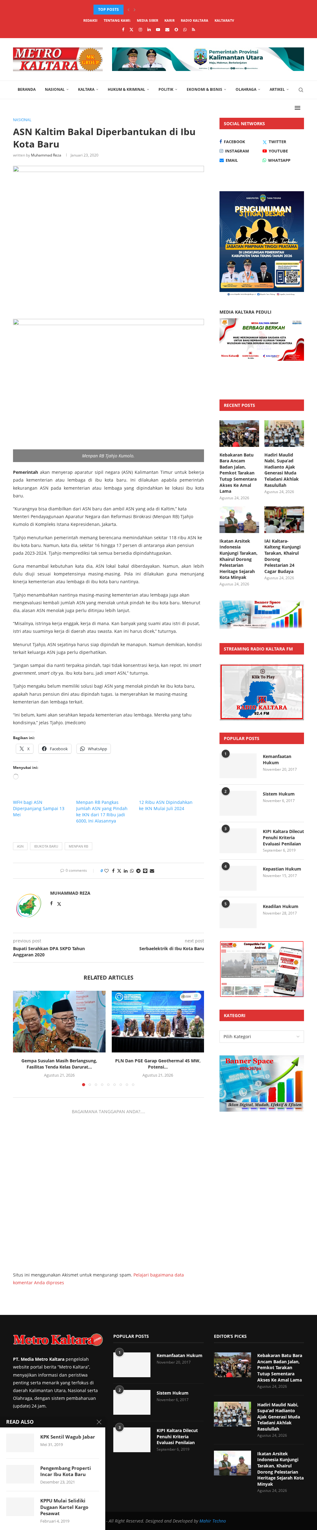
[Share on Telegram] (138, 871)
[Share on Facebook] (113, 871)
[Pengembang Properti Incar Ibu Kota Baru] (20, 1474)
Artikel (277, 89)
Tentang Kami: (117, 20)
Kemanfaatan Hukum (277, 759)
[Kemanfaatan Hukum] (238, 765)
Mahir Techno (212, 1521)
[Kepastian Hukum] (238, 878)
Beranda (27, 89)
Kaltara (86, 89)
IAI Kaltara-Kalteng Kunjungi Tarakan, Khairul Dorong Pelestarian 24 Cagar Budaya (282, 556)
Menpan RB (78, 846)
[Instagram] (140, 29)
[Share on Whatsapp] (132, 871)
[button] (128, 10)
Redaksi (90, 20)
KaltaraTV (224, 20)
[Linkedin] (149, 29)
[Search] (301, 90)
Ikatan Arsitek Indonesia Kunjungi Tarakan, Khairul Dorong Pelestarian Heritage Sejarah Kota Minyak (238, 559)
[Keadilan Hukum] (238, 915)
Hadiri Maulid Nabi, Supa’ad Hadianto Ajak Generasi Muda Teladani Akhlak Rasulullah (281, 470)
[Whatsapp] (185, 29)
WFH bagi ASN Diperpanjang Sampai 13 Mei (38, 808)
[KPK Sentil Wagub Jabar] (20, 1443)
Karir (169, 20)
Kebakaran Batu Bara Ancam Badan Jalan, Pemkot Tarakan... (155, 9)
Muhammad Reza (46, 155)
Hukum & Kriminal (126, 89)
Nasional (55, 89)
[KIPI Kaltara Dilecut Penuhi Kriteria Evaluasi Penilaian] (238, 840)
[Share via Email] (152, 871)
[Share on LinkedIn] (126, 871)
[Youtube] (158, 29)
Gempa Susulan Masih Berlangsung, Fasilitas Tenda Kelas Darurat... (59, 1064)
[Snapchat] (176, 29)
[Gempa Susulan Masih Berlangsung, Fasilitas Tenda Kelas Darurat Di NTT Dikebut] (59, 1021)
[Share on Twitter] (119, 871)
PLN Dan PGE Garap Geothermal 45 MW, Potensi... (158, 1064)
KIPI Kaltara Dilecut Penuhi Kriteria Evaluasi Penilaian (283, 837)
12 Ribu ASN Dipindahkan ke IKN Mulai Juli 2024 (166, 805)
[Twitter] (131, 29)
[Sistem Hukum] (238, 803)
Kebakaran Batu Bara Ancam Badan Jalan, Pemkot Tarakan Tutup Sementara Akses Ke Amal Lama (238, 473)
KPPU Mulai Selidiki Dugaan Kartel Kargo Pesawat (64, 1506)
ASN (20, 846)
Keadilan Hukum (280, 906)
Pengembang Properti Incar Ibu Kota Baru (65, 1471)
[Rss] (193, 29)
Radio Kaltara (194, 20)
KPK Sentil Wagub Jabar (67, 1437)
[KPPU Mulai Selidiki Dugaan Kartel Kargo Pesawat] (20, 1506)
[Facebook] (123, 29)
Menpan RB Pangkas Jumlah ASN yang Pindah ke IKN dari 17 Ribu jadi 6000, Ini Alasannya (102, 811)
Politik (165, 89)
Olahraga (246, 89)
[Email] (167, 29)
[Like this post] (106, 871)
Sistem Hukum (279, 794)
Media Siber (147, 20)
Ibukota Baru (46, 846)
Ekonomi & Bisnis (204, 89)
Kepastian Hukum (282, 869)
